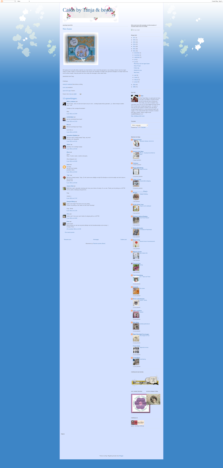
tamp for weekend (68, 84)
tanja (142, 95)
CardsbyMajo (136, 357)
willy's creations (137, 310)
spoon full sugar (67, 90)
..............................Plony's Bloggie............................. (140, 192)
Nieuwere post (67, 239)
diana (68, 164)
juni (135, 61)
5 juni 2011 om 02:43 (72, 149)
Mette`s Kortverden (138, 228)
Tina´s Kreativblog (138, 275)
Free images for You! (144, 335)
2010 (134, 84)
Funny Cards (136, 346)
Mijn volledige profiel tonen (138, 116)
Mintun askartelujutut (138, 298)
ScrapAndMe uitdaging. (145, 181)
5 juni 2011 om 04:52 (72, 172)
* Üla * (68, 175)
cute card (65, 87)
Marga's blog (136, 240)
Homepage (96, 239)
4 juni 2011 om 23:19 (72, 121)
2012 (134, 48)
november (137, 55)
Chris (68, 214)
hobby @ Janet (137, 179)
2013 (134, 46)
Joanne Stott (70, 186)
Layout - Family (143, 300)
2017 (134, 37)
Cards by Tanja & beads (88, 10)
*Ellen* (68, 144)
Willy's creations (71, 101)
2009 (134, 86)
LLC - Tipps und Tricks (145, 276)
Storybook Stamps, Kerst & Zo (147, 141)
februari (136, 79)
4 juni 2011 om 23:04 (72, 113)
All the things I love (138, 204)
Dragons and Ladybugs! (145, 206)
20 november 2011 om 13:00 (74, 229)
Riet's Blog (136, 322)
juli (135, 59)
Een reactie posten (69, 232)
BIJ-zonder (142, 288)
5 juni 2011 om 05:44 (72, 182)
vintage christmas (144, 194)
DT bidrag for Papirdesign (146, 229)
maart (136, 77)
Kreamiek (135, 287)
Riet (68, 124)
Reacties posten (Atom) (99, 243)
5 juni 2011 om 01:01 (72, 141)
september (137, 57)
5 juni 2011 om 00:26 (72, 132)
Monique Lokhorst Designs (140, 216)
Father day (136, 68)
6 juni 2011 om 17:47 (72, 198)
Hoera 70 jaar (137, 65)
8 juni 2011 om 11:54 (72, 210)
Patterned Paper (137, 139)
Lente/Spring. (143, 359)
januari (136, 82)
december (137, 52)
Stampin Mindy (71, 201)
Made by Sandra (137, 251)
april (135, 75)
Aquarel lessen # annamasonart (147, 241)
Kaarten (141, 312)
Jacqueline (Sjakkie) (72, 135)
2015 (134, 42)
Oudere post (124, 239)
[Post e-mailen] (80, 94)
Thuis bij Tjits (136, 263)
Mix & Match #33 (143, 253)
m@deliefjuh (70, 117)
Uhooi (68, 152)
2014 (134, 44)
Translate (143, 127)
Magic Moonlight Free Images (141, 334)
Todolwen (135, 163)
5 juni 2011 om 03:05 (72, 161)
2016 (134, 39)
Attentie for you (138, 70)
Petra (68, 221)
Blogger (121, 455)
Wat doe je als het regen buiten (142, 63)
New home (136, 72)
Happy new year (143, 169)
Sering (141, 265)
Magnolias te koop (144, 347)
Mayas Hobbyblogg (138, 167)
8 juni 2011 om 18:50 (72, 218)
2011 (134, 51)
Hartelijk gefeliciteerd (145, 324)
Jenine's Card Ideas (138, 151)
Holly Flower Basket (144, 217)
